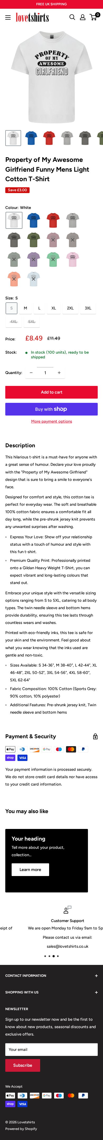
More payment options (51, 421)
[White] (14, 220)
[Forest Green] (14, 259)
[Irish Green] (53, 259)
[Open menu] (8, 17)
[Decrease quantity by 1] (31, 372)
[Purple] (33, 259)
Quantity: (13, 372)
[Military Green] (33, 239)
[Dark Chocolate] (72, 239)
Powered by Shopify (21, 1129)
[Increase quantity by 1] (59, 372)
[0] (93, 17)
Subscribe (22, 1065)
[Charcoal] (14, 239)
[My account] (82, 17)
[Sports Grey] (72, 220)
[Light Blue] (33, 279)
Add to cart (51, 392)
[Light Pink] (72, 259)
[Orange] (14, 279)
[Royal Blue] (33, 220)
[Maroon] (53, 239)
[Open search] (72, 17)
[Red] (53, 220)
